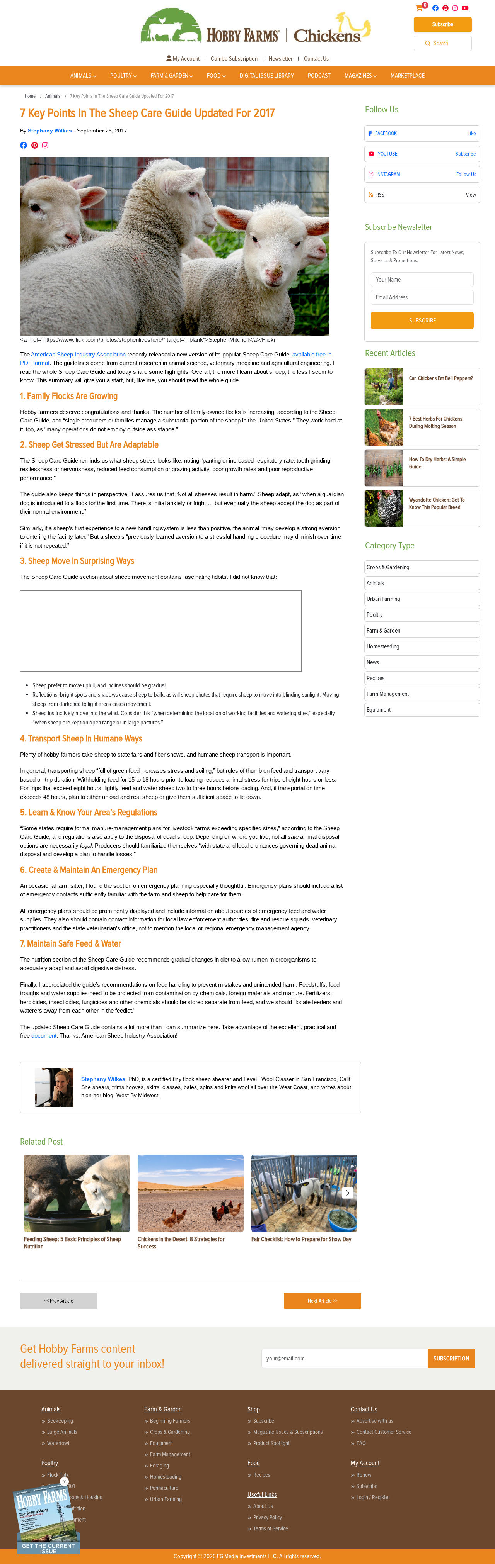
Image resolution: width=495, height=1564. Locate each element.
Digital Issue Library (267, 76)
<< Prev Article (58, 1301)
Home (30, 96)
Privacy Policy (267, 1517)
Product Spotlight (271, 1443)
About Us (263, 1506)
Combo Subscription (234, 59)
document (43, 1035)
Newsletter (281, 59)
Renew (364, 1474)
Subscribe (442, 24)
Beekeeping (60, 1420)
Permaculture (164, 1487)
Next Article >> (323, 1301)
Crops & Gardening (170, 1431)
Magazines (358, 76)
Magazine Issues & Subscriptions (288, 1431)
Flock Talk (58, 1474)
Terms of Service (270, 1528)
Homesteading (165, 1476)
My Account (186, 59)
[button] (347, 1193)
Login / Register (373, 1497)
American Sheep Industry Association (78, 354)
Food (214, 76)
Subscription (451, 1358)
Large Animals (62, 1431)
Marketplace (408, 76)
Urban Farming (166, 1499)
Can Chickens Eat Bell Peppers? (441, 378)
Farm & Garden (169, 76)
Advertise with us (375, 1420)
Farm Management (170, 1454)
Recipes (261, 1474)
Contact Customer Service (384, 1431)
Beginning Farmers (170, 1420)
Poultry (121, 76)
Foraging (159, 1465)
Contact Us (316, 59)
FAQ (361, 1443)
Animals (81, 76)
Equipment (161, 1443)
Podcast (319, 76)
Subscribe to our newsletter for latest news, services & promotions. (417, 256)
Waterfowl (58, 1443)
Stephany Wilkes (50, 130)
